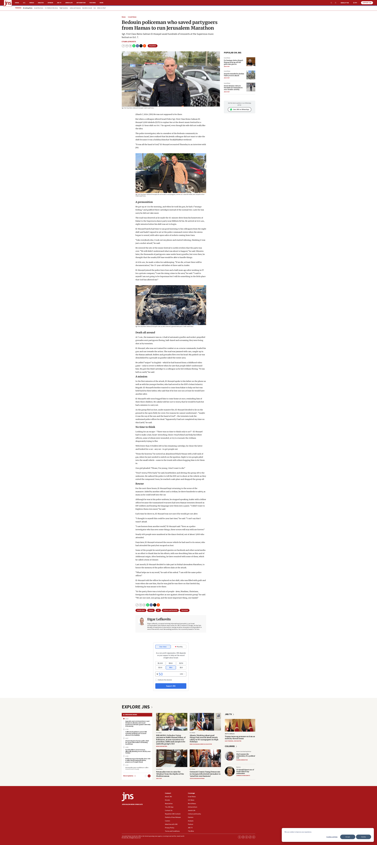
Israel (17, 3)
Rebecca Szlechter (206, 744)
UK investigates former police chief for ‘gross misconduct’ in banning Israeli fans (137, 742)
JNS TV (59, 3)
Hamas (151, 610)
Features (92, 3)
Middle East (141, 610)
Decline (363, 837)
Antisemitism (81, 3)
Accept (347, 837)
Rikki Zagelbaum (195, 744)
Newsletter (345, 3)
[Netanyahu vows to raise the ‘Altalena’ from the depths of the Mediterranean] (171, 758)
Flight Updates (63, 8)
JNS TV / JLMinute (230, 734)
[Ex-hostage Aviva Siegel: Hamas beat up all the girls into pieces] (250, 61)
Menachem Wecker (161, 746)
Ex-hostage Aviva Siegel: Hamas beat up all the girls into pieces (233, 62)
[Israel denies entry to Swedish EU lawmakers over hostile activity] (250, 87)
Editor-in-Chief (101, 8)
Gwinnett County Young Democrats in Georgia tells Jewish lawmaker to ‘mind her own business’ (205, 774)
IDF (158, 610)
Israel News (132, 17)
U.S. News (159, 733)
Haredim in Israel (87, 8)
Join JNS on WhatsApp (241, 109)
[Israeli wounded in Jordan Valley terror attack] (250, 75)
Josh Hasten (237, 741)
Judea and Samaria (75, 8)
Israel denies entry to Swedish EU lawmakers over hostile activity (233, 87)
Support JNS (367, 3)
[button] (130, 45)
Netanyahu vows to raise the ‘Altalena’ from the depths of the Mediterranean (170, 774)
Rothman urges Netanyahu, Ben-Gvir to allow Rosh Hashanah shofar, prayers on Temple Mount (137, 760)
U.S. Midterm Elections (51, 8)
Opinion (50, 3)
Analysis (41, 3)
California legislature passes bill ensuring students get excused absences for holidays (135, 733)
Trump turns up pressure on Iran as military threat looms (240, 737)
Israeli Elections (38, 8)
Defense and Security (170, 610)
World (31, 3)
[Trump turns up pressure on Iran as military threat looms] (240, 725)
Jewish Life (69, 3)
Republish (152, 46)
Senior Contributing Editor (243, 751)
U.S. (24, 3)
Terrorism (184, 610)
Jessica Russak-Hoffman (197, 778)
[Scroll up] (145, 775)
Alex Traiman (229, 741)
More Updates (128, 776)
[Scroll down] (149, 775)
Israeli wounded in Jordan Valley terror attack (234, 75)
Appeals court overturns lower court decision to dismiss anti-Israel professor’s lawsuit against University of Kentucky (137, 723)
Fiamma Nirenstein (242, 760)
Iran (95, 8)
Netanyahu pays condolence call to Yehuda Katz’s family (136, 768)
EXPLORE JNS (136, 707)
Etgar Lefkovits (129, 41)
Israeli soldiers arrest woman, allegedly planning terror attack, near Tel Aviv (138, 751)
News (124, 17)
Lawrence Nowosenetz (243, 775)
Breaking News (131, 715)
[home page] (7, 3)
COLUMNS (230, 746)
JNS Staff (227, 66)
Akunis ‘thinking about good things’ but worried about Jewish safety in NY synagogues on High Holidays (204, 738)
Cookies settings (332, 837)
